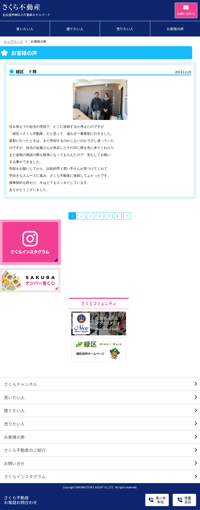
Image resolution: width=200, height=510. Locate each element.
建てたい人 (14, 410)
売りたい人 (14, 424)
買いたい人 (14, 397)
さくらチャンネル (20, 384)
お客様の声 (14, 437)
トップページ (13, 41)
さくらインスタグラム (25, 476)
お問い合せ (14, 463)
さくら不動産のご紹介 (25, 450)
